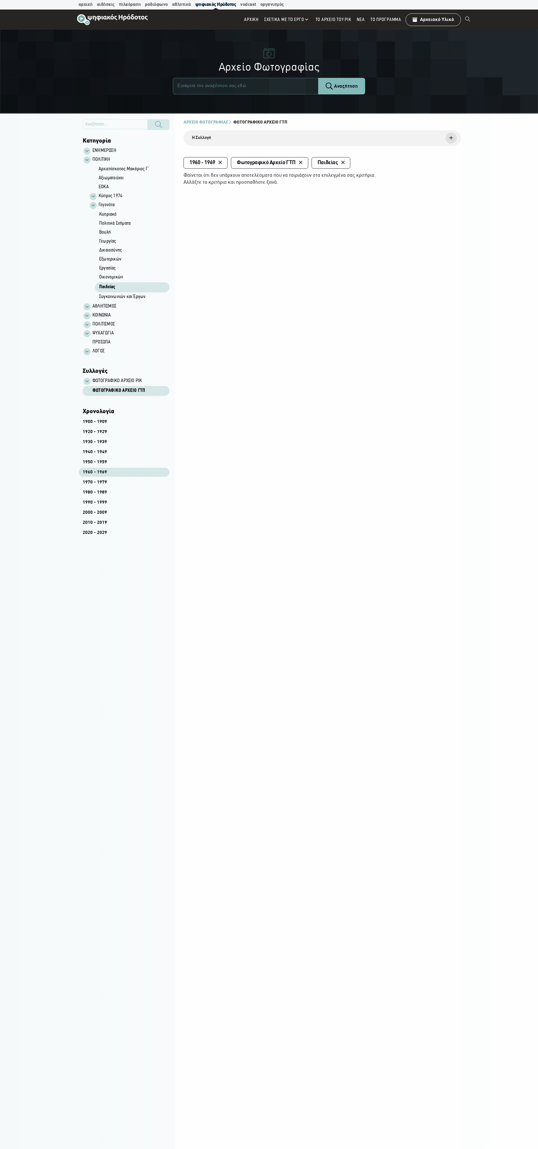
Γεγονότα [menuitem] (107, 205)
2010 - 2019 (95, 523)
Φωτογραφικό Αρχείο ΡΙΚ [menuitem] (117, 380)
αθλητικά (181, 5)
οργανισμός (272, 5)
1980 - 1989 (95, 492)
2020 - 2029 (95, 533)
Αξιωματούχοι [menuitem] (111, 178)
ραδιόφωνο (156, 5)
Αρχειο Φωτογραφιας (206, 122)
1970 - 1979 (95, 482)
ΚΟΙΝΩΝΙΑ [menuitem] (101, 315)
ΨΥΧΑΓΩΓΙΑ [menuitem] (103, 333)
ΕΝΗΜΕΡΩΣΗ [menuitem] (104, 150)
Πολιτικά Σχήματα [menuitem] (115, 223)
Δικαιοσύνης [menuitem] (110, 250)
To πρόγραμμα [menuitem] (385, 19)
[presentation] (322, 138)
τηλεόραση (130, 5)
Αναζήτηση (345, 86)
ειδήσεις (106, 5)
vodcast (248, 5)
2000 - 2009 (95, 513)
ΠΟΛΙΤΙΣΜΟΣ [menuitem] (103, 324)
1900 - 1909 (95, 422)
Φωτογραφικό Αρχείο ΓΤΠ (118, 390)
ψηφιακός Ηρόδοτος (215, 5)
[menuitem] (467, 19)
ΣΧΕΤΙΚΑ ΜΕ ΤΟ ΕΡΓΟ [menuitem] (284, 19)
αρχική (85, 5)
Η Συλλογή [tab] (201, 138)
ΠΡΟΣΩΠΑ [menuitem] (101, 342)
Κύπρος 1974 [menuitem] (110, 196)
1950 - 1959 (95, 462)
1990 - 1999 (95, 502)
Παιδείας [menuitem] (107, 287)
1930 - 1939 (95, 442)
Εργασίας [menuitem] (107, 268)
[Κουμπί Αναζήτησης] (159, 124)
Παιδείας (327, 162)
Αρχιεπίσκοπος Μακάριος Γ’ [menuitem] (124, 169)
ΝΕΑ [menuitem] (361, 19)
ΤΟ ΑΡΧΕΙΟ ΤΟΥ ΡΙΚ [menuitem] (333, 19)
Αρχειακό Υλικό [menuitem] (437, 20)
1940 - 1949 (95, 452)
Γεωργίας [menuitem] (107, 241)
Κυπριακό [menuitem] (108, 214)
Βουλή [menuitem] (105, 232)
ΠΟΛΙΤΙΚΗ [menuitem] (101, 159)
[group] (129, 233)
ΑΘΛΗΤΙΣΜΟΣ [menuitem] (104, 306)
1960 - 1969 (95, 472)
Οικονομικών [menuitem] (111, 277)
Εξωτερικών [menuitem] (110, 259)
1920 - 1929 (95, 432)
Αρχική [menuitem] (251, 19)
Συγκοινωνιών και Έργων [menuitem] (122, 296)
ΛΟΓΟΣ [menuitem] (98, 351)
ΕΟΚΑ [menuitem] (104, 187)
